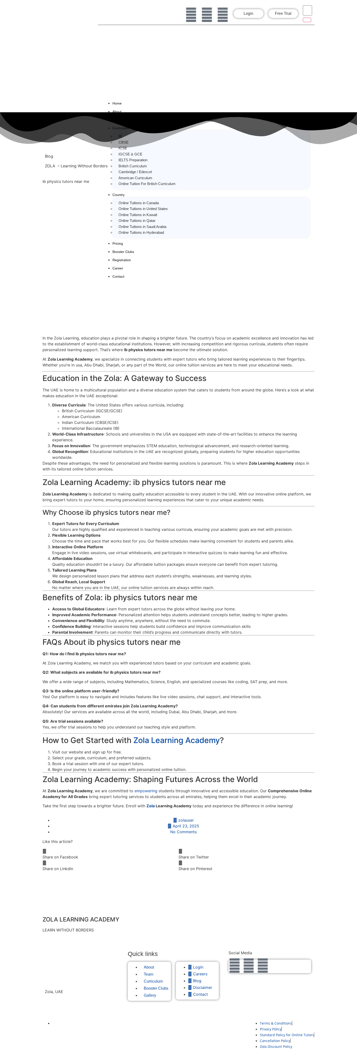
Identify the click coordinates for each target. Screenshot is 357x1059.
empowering (146, 790)
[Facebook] (191, 15)
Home (117, 103)
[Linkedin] (223, 15)
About (116, 111)
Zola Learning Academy (176, 740)
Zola (150, 805)
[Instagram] (207, 15)
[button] (110, 854)
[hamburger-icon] (308, 102)
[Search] (307, 20)
